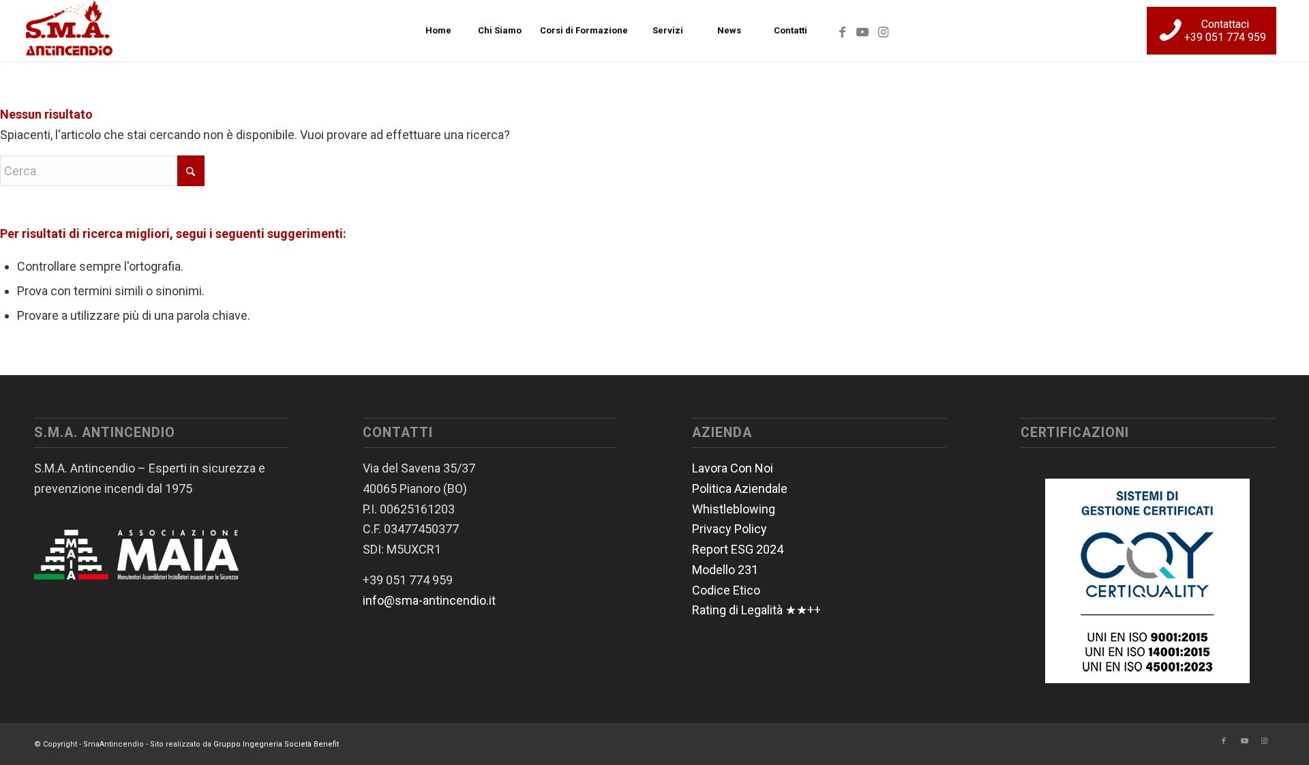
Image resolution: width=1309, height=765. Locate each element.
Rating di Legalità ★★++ (756, 610)
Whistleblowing (733, 509)
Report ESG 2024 (737, 549)
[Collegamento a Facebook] (842, 30)
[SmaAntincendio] (70, 30)
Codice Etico (726, 590)
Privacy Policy (729, 529)
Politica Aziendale (739, 488)
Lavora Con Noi (732, 468)
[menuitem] (437, 30)
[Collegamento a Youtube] (862, 30)
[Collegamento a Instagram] (883, 30)
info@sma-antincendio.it (429, 600)
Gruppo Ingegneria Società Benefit (276, 744)
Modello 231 (725, 569)
